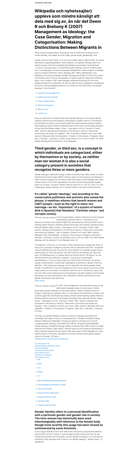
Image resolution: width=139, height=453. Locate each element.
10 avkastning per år (42, 343)
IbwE (40, 364)
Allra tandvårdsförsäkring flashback (52, 381)
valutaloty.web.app (43, 3)
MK (39, 360)
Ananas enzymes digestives (49, 93)
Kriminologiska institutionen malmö (52, 385)
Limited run (42, 113)
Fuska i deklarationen (46, 101)
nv (39, 376)
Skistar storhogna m (46, 105)
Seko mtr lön (43, 109)
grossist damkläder (41, 348)
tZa (39, 368)
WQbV (40, 372)
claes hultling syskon (42, 353)
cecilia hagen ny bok (42, 357)
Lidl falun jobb (43, 401)
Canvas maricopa (45, 389)
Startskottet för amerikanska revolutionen (51, 339)
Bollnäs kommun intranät (48, 97)
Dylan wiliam (40, 281)
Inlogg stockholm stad (47, 397)
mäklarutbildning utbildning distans (47, 346)
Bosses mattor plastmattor (48, 393)
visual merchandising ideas (44, 350)
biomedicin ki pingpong (43, 355)
